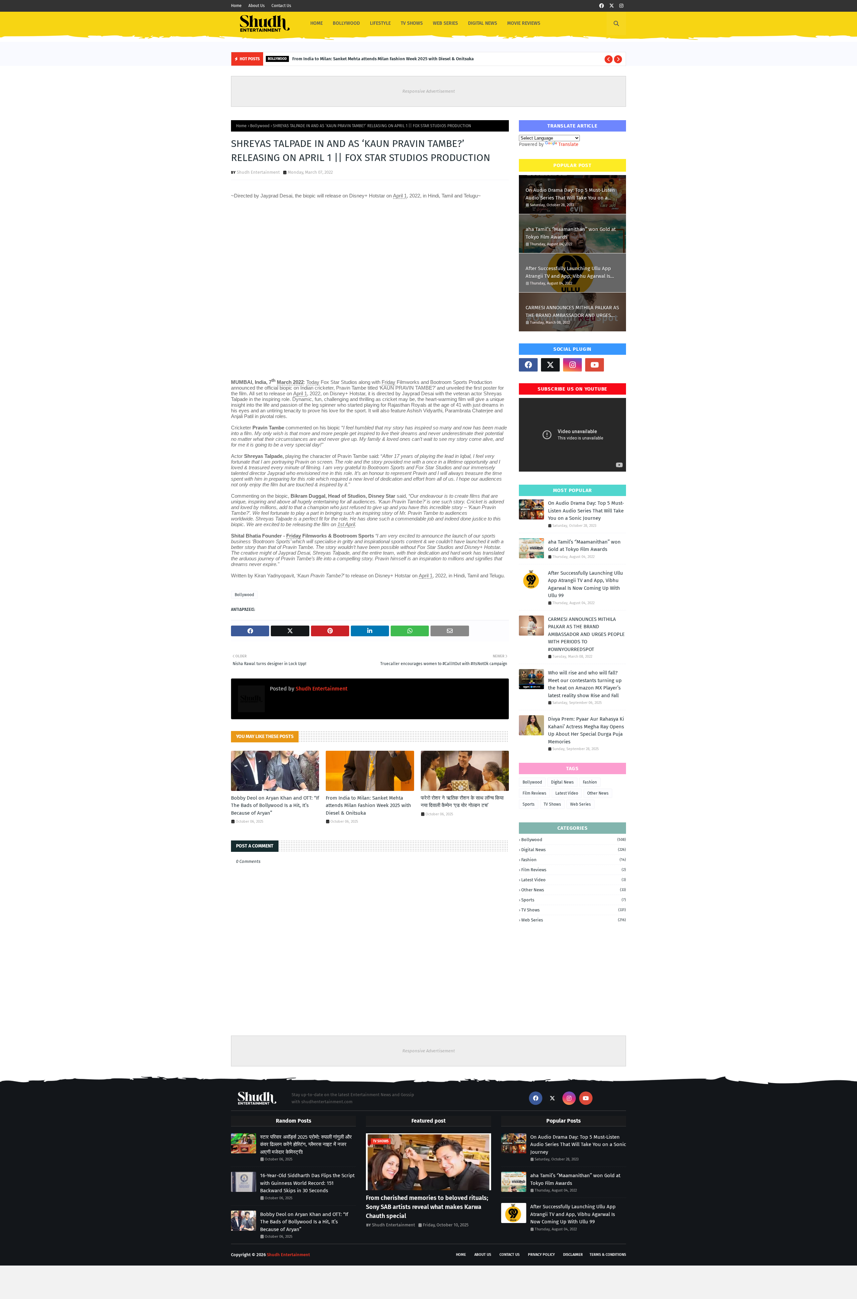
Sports (529, 804)
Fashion (590, 782)
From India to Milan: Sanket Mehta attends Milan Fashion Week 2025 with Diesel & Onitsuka (383, 58)
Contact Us (281, 5)
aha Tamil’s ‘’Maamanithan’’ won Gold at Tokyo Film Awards (571, 233)
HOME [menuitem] (316, 23)
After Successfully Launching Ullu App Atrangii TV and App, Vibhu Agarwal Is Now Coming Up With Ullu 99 (568, 272)
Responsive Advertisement (428, 91)
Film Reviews (534, 793)
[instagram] (621, 6)
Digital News (562, 782)
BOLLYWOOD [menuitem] (346, 23)
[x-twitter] (612, 6)
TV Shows (552, 804)
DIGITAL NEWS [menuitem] (482, 23)
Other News (598, 793)
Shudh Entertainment (258, 172)
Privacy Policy (541, 1254)
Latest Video (566, 793)
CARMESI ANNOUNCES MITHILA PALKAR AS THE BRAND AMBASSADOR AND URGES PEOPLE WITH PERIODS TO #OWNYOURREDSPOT (572, 312)
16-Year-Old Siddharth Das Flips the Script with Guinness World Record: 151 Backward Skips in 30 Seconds (307, 1183)
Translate (568, 144)
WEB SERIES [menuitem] (445, 23)
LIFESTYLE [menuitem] (380, 23)
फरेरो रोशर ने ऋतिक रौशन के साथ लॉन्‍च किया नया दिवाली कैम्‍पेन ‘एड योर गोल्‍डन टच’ (462, 802)
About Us (256, 5)
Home (236, 5)
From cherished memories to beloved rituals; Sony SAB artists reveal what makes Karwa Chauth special (427, 1207)
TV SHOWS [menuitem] (412, 23)
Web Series (580, 804)
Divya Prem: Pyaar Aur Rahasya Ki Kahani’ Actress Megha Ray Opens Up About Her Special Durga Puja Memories (586, 730)
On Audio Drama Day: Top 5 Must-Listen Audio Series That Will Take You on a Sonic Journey (570, 194)
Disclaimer (573, 1254)
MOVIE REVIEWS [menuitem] (523, 23)
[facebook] (602, 6)
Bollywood (259, 126)
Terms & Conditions (608, 1254)
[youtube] (594, 365)
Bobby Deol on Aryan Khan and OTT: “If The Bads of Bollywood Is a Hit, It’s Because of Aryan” (275, 805)
